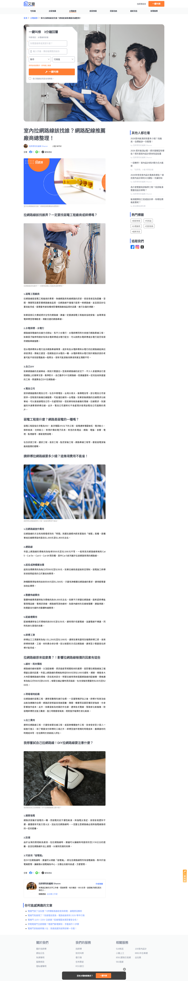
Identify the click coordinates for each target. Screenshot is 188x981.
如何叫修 (80, 953)
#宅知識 (148, 221)
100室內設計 (141, 949)
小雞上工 (120, 953)
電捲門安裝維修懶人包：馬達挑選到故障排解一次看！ (52, 928)
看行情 (79, 957)
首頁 (25, 18)
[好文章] (29, 3)
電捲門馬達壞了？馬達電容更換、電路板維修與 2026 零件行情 (56, 915)
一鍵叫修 (156, 4)
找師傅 (79, 949)
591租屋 (120, 962)
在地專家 (80, 962)
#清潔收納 (149, 226)
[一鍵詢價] (185, 882)
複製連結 (48, 152)
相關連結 (42, 894)
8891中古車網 (141, 953)
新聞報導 (154, 11)
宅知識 (33, 11)
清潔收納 (113, 11)
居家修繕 (93, 11)
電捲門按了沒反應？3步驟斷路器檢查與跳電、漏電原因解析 (55, 911)
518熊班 (120, 949)
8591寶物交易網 (123, 957)
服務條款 (40, 962)
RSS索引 (80, 966)
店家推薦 (52, 11)
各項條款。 (49, 79)
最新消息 (133, 11)
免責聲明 (40, 957)
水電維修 (72, 11)
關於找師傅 (41, 949)
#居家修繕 (136, 221)
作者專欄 (99, 884)
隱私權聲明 (41, 966)
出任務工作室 (52, 894)
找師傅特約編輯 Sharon (38, 146)
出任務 (138, 957)
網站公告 (40, 953)
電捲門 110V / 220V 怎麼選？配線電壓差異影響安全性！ (53, 920)
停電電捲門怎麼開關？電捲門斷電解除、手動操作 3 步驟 (53, 924)
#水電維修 (136, 226)
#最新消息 (136, 232)
